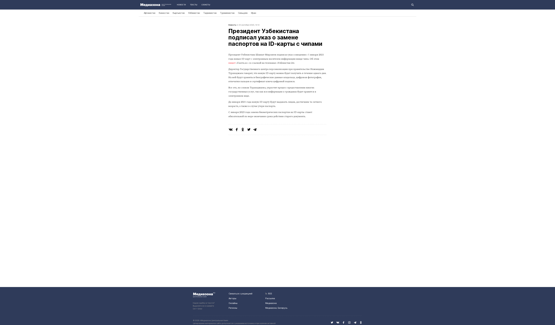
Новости (181, 5)
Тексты (193, 5)
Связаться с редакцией (240, 293)
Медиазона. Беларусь (276, 308)
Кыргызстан (179, 13)
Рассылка (270, 298)
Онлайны (233, 303)
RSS (269, 293)
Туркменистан (227, 13)
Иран (253, 13)
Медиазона (271, 303)
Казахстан (164, 13)
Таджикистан (210, 13)
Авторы (232, 298)
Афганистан (149, 13)
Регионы (233, 308)
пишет (232, 63)
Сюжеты (205, 5)
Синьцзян (243, 13)
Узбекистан (194, 13)
